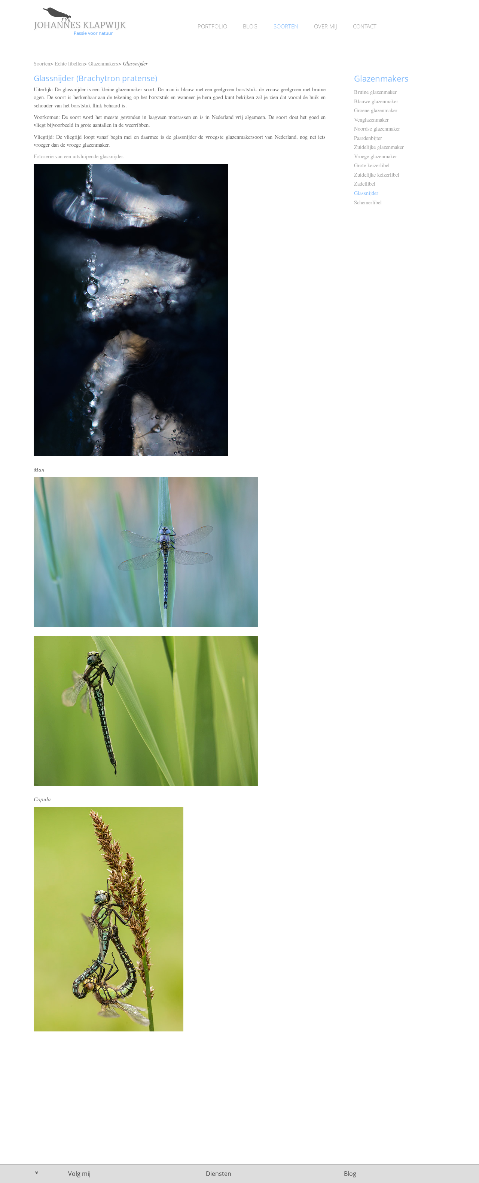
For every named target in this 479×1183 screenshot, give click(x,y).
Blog (250, 26)
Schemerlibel (368, 202)
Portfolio (212, 26)
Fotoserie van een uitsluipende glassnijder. (79, 156)
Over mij (325, 26)
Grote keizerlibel (372, 165)
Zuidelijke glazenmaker (379, 146)
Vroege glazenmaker (375, 156)
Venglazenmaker (371, 119)
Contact (364, 26)
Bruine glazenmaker (375, 91)
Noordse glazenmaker (377, 128)
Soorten (286, 26)
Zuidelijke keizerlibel (376, 174)
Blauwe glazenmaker (376, 101)
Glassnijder (366, 192)
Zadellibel (364, 183)
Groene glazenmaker (375, 110)
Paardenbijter (368, 137)
